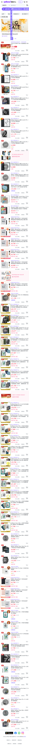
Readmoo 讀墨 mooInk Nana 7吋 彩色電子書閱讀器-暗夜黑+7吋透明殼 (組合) (19, 208)
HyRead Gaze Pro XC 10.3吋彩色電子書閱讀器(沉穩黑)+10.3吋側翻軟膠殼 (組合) (19, 481)
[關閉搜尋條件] (9, 5)
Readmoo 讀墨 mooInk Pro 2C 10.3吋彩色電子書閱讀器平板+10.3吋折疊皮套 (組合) (19, 328)
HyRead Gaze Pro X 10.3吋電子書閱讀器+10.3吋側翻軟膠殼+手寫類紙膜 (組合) (19, 492)
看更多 (11, 38)
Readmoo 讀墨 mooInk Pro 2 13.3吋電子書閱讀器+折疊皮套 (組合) (19, 317)
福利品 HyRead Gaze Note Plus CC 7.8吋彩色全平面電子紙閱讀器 (19, 547)
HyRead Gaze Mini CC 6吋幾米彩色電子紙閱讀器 (19, 295)
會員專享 (11, 33)
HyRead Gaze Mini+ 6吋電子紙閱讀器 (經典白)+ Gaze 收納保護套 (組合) (19, 437)
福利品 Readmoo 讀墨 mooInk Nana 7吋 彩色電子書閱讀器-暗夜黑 (19, 645)
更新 (25, 736)
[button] (13, 38)
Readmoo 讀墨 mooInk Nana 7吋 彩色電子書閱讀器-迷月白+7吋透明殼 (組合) (19, 197)
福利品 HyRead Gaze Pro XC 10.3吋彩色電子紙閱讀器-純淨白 (19, 667)
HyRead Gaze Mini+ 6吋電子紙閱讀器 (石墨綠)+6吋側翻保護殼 (19, 501)
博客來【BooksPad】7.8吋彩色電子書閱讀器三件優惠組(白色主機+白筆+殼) (19, 284)
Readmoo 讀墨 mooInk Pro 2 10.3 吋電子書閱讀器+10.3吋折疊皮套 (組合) (19, 339)
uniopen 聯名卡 (18, 9)
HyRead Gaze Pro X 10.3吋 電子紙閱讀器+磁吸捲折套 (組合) (19, 404)
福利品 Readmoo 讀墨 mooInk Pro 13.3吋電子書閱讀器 (19, 120)
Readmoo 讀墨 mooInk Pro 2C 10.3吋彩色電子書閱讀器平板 (19, 721)
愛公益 (11, 36)
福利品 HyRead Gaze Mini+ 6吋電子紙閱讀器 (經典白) (19, 536)
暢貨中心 (11, 15)
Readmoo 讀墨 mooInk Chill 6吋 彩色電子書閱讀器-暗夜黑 (19, 55)
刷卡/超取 (11, 30)
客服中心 (8, 740)
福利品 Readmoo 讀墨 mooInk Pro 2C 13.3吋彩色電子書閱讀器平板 (19, 98)
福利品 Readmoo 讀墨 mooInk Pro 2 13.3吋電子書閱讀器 (19, 109)
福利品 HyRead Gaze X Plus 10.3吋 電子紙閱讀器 (19, 557)
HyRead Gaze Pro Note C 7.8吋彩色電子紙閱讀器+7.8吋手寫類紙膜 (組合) (19, 415)
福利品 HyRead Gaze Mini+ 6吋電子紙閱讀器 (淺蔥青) (19, 711)
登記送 (11, 12)
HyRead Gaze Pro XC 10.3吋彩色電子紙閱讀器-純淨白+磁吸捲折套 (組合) (19, 361)
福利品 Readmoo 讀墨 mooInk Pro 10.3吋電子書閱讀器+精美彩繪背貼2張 (19, 164)
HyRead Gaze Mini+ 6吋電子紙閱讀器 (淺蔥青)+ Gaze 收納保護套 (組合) (19, 426)
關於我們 (14, 740)
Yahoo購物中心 (10, 2)
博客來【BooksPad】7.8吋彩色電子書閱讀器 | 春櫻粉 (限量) (19, 590)
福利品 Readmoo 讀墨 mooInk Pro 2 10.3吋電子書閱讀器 (19, 131)
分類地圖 (20, 743)
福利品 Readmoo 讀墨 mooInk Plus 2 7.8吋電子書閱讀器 (19, 656)
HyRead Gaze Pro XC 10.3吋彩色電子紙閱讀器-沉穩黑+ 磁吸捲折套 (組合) (19, 383)
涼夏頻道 (11, 24)
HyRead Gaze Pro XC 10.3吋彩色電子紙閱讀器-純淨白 (19, 634)
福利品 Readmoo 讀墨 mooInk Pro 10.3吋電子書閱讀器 (19, 76)
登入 (20, 2)
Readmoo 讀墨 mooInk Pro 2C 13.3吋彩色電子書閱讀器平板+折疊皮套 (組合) (19, 306)
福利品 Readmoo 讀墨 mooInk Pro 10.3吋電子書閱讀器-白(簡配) (19, 142)
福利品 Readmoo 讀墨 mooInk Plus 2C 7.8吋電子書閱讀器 (19, 87)
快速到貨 (11, 18)
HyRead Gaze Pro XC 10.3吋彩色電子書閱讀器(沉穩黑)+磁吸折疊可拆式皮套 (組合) (19, 350)
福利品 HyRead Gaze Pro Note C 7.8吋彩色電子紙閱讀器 (19, 689)
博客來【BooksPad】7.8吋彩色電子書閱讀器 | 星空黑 (19, 579)
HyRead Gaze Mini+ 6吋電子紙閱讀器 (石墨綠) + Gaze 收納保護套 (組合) (19, 470)
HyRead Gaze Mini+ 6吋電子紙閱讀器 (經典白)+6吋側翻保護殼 (19, 447)
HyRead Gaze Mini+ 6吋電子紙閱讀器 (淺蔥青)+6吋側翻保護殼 (19, 523)
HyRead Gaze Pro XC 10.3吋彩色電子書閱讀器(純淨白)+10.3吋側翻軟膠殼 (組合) (19, 514)
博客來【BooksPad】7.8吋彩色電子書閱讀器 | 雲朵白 (19, 601)
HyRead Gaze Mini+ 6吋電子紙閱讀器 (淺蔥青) (19, 623)
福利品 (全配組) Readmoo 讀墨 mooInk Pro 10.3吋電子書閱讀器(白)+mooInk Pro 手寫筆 (19, 175)
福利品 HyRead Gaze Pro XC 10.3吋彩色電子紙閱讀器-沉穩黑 (19, 678)
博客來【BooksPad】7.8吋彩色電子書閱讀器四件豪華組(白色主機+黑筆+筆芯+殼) (19, 262)
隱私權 (14, 743)
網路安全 (9, 743)
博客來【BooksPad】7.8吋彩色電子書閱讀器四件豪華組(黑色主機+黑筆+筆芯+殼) (19, 219)
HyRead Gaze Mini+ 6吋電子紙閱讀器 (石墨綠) (19, 612)
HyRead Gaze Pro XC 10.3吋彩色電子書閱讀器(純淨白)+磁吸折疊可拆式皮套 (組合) (19, 372)
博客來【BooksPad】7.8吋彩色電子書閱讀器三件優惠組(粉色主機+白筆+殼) (19, 251)
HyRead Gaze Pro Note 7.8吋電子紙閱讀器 (19, 568)
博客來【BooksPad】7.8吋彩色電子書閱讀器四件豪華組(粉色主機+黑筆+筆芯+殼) (19, 240)
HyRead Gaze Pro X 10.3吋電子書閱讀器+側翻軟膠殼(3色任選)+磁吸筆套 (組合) (19, 459)
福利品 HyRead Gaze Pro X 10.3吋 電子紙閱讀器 (19, 700)
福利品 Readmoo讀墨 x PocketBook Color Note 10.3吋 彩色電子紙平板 (19, 186)
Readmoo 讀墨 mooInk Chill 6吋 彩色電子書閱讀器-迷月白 (19, 66)
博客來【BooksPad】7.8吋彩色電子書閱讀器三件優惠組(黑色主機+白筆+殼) (19, 230)
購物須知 (20, 740)
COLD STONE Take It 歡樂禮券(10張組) (19, 44)
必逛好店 (11, 27)
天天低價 (11, 21)
